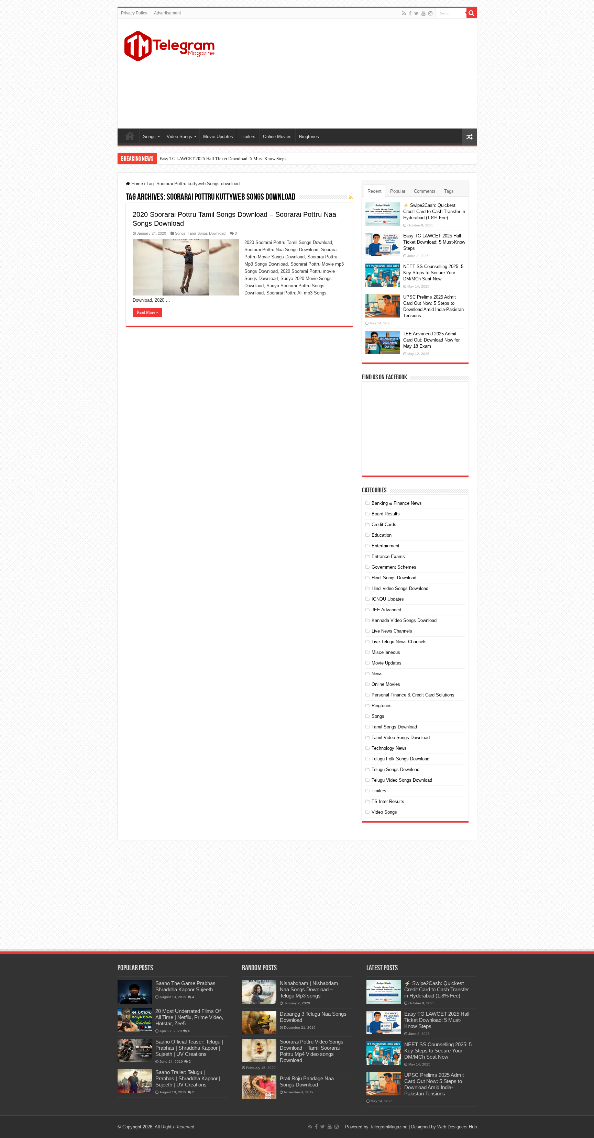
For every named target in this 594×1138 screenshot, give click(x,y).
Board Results (386, 513)
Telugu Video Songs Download (402, 780)
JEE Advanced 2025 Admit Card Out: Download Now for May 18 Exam (431, 340)
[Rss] (404, 13)
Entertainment (385, 545)
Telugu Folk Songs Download (400, 758)
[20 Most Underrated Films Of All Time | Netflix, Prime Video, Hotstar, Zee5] (135, 1019)
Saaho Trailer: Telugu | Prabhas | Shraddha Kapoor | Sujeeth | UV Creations (187, 1078)
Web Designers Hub (457, 1126)
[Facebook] (410, 13)
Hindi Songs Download (394, 577)
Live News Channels (392, 631)
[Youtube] (423, 13)
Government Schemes (394, 567)
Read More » (147, 312)
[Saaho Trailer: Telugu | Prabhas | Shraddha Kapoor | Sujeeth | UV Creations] (135, 1081)
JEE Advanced (386, 609)
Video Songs (179, 136)
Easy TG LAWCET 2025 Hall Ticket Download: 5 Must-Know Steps (223, 158)
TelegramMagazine (388, 1126)
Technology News (389, 748)
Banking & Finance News (397, 503)
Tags (449, 191)
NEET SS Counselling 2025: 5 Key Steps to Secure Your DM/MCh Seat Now (433, 272)
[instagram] (430, 13)
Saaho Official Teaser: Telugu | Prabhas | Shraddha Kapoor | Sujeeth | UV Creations (189, 1048)
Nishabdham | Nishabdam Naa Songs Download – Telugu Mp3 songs (309, 989)
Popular (397, 191)
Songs (149, 136)
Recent (374, 191)
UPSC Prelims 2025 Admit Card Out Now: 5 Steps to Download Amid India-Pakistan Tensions (434, 1084)
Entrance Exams (388, 556)
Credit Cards (384, 524)
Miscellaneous (386, 652)
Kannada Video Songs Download (404, 620)
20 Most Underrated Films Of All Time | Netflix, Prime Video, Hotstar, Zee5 (189, 1017)
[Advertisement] (346, 73)
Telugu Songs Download (395, 769)
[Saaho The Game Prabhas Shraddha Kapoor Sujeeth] (135, 992)
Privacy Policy (134, 13)
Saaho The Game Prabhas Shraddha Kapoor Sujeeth (185, 986)
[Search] (471, 13)
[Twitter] (416, 13)
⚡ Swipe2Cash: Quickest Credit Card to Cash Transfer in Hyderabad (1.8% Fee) (434, 211)
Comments (425, 191)
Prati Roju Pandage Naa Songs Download (307, 1081)
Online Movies (277, 136)
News (377, 673)
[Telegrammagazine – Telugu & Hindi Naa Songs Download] (169, 45)
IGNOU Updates (388, 599)
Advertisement (167, 13)
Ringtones (309, 136)
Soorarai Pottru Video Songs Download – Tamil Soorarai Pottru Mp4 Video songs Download (311, 1051)
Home (130, 136)
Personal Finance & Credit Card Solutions (413, 695)
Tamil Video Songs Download (401, 737)
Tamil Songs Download (207, 233)
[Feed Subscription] (351, 197)
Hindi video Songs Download (400, 588)
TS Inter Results (388, 801)
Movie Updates (218, 136)
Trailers (248, 136)
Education (382, 535)
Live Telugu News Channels (399, 641)
